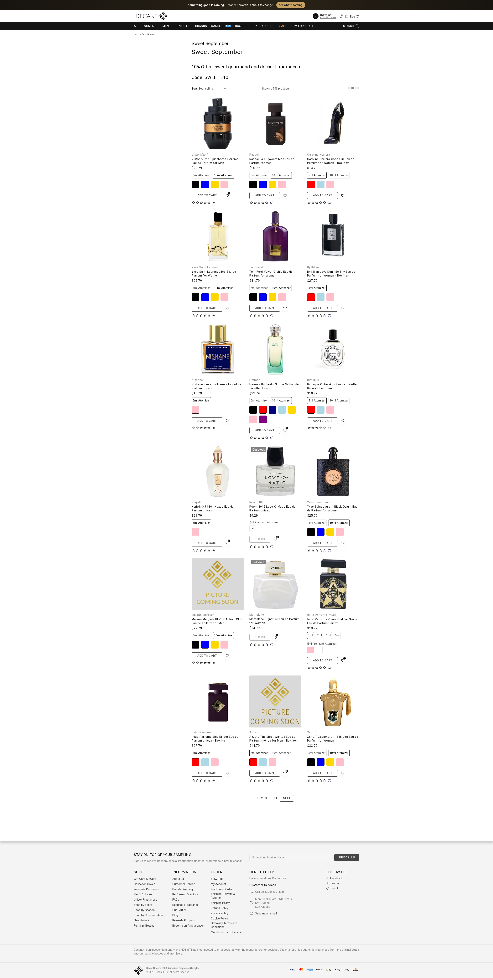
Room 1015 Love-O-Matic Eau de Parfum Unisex (272, 508)
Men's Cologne (143, 894)
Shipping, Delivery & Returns (223, 895)
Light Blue (320, 184)
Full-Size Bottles (144, 925)
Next (287, 798)
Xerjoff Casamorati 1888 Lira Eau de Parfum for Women (332, 738)
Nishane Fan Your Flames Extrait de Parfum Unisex (216, 386)
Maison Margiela (203, 615)
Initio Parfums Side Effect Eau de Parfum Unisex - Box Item (215, 738)
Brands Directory (182, 889)
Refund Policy (219, 908)
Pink (224, 184)
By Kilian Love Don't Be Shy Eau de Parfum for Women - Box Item (331, 273)
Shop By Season (144, 910)
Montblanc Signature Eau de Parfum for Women (274, 621)
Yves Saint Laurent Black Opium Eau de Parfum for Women (332, 508)
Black (195, 184)
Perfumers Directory (185, 894)
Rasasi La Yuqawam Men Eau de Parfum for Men (271, 161)
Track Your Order (221, 889)
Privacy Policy (219, 913)
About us (178, 879)
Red (311, 184)
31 (275, 798)
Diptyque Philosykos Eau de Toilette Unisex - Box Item (332, 386)
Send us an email (266, 913)
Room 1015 (257, 502)
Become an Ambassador (188, 925)
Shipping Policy (220, 903)
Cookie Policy (219, 918)
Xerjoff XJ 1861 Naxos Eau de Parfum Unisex (213, 508)
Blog (175, 915)
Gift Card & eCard (145, 879)
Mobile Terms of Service (226, 932)
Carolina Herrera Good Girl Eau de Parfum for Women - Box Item (330, 161)
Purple (263, 419)
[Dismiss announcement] (488, 5)
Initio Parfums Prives (322, 615)
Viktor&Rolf (200, 154)
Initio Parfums (202, 732)
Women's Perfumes (146, 889)
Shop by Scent (143, 905)
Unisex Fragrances (145, 899)
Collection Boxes (144, 884)
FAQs (175, 899)
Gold (215, 184)
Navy (272, 410)
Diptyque (313, 380)
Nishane (197, 380)
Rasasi (254, 154)
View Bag (217, 879)
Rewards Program (183, 920)
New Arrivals (142, 920)
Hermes (254, 380)
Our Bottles (179, 910)
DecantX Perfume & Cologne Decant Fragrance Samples (144, 16)
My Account (218, 884)
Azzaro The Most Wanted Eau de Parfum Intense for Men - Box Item (274, 738)
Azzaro (254, 732)
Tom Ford (256, 267)
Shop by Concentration (148, 915)
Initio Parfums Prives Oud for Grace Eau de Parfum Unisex (332, 621)
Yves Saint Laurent (205, 267)
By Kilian (313, 267)
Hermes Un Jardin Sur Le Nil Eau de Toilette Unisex (274, 386)
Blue (205, 184)
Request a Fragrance (185, 905)
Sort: (195, 88)
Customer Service (183, 884)
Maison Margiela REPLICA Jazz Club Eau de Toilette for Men (217, 621)
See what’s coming (290, 5)
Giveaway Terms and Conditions (224, 925)
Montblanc (256, 614)
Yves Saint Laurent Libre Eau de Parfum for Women (214, 273)
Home (136, 34)
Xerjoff (196, 502)
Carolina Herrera (318, 154)
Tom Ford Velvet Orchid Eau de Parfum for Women (271, 273)
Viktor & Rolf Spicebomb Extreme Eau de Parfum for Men (215, 161)
